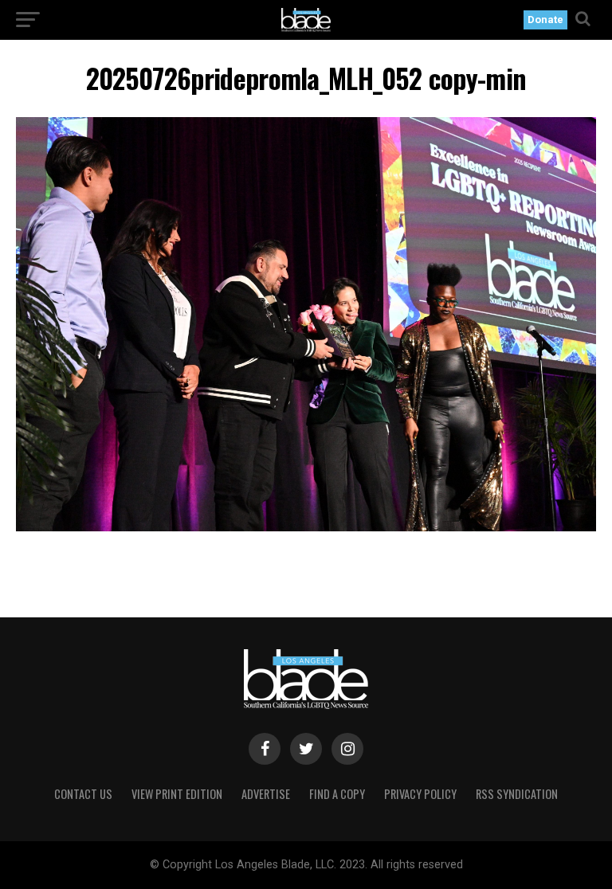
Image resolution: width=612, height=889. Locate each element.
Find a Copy (337, 793)
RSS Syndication (517, 793)
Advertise (265, 793)
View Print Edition (176, 793)
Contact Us (83, 793)
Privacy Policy (420, 793)
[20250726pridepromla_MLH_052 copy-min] (306, 527)
